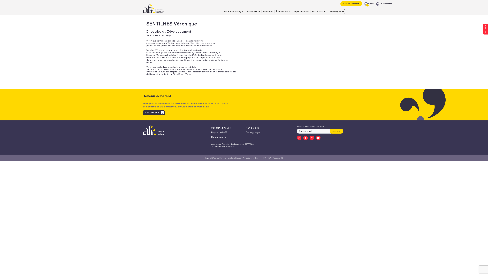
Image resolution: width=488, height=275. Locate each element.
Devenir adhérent (351, 4)
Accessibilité (278, 158)
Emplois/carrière (301, 11)
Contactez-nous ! (221, 127)
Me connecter (219, 136)
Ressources (317, 11)
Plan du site (252, 127)
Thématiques (335, 11)
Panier (370, 4)
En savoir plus (152, 112)
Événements (282, 11)
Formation (268, 11)
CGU (264, 158)
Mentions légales (234, 158)
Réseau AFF (252, 11)
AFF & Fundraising (232, 11)
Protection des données (252, 158)
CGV (269, 158)
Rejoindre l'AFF (219, 132)
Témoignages (253, 132)
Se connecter (386, 4)
